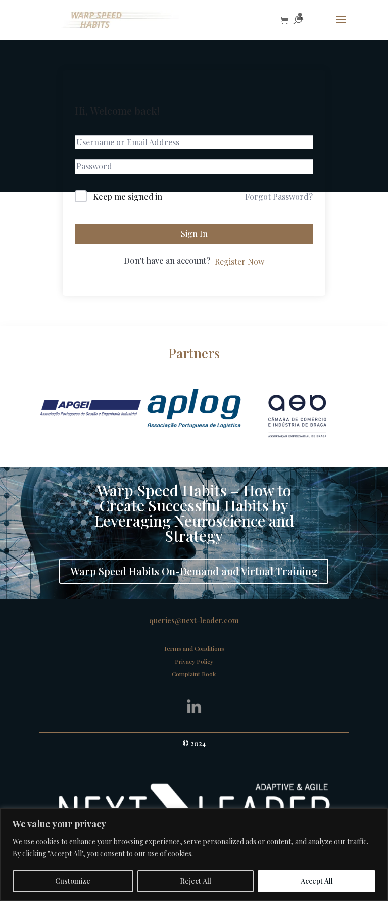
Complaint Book (194, 674)
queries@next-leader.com (194, 620)
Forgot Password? (279, 196)
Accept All (317, 881)
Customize (72, 881)
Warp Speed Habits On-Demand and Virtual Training (193, 571)
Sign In (194, 233)
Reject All (195, 881)
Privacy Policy (194, 661)
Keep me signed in (127, 196)
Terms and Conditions (194, 648)
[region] (194, 854)
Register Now (239, 261)
